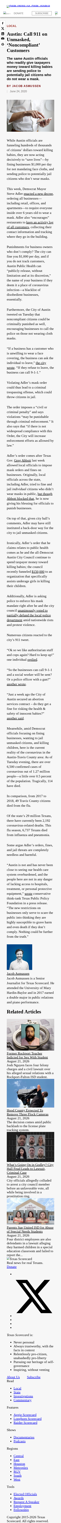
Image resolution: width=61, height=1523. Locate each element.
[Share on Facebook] (2, 23)
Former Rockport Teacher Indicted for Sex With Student (27, 1055)
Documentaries (24, 1437)
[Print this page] (2, 44)
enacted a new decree (38, 193)
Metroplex (21, 1467)
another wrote (16, 684)
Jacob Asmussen (26, 86)
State (17, 1392)
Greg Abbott (22, 460)
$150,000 (38, 571)
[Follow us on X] (34, 1316)
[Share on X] (2, 28)
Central (19, 1456)
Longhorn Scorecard (28, 1419)
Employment (22, 1506)
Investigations (23, 1396)
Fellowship (21, 1510)
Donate (18, 13)
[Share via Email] (2, 39)
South (18, 1475)
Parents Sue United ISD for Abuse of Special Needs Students (30, 1229)
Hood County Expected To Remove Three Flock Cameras (27, 1112)
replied (32, 659)
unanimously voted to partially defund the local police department (29, 615)
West (17, 1479)
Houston (19, 1464)
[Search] (57, 13)
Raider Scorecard (25, 1422)
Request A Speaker (26, 1502)
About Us (13, 1377)
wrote (28, 893)
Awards (19, 1498)
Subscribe (41, 13)
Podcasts (20, 1441)
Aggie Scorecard (25, 1415)
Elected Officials (25, 1494)
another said (15, 718)
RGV (17, 1471)
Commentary (23, 1400)
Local (12, 26)
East (16, 1460)
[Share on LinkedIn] (2, 33)
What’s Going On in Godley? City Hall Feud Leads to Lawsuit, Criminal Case (30, 1168)
